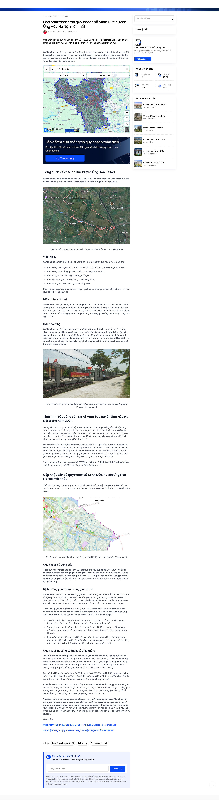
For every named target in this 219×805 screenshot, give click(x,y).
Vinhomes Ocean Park (154, 139)
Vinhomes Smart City (153, 162)
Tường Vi (51, 32)
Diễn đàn (64, 16)
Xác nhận (118, 769)
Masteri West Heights (154, 116)
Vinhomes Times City (153, 150)
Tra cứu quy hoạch (99, 743)
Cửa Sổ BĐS (53, 16)
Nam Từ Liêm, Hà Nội (150, 119)
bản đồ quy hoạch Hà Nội (63, 743)
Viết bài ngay (143, 59)
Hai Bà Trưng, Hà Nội (150, 154)
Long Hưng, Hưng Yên (150, 107)
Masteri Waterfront (153, 127)
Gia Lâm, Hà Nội (148, 130)
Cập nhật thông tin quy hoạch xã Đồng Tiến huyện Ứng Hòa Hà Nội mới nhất (79, 724)
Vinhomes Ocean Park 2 (155, 104)
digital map (82, 743)
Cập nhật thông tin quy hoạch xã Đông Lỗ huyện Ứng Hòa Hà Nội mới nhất (78, 730)
